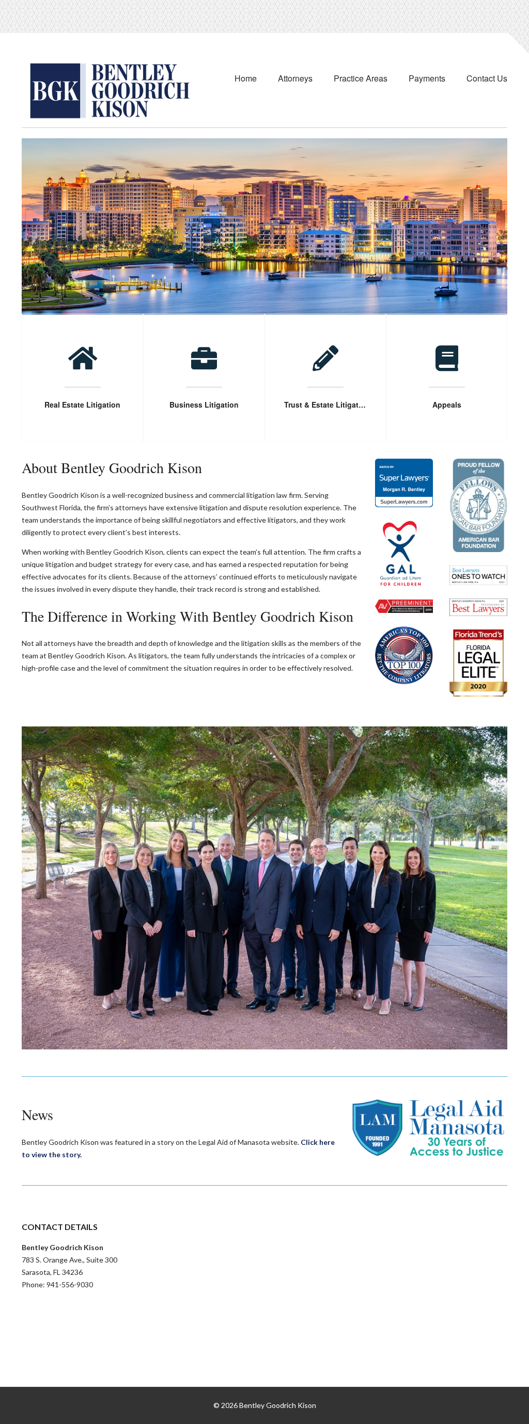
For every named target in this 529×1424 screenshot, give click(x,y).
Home (246, 78)
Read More (82, 412)
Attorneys (295, 78)
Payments (427, 78)
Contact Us (486, 78)
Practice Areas (360, 78)
